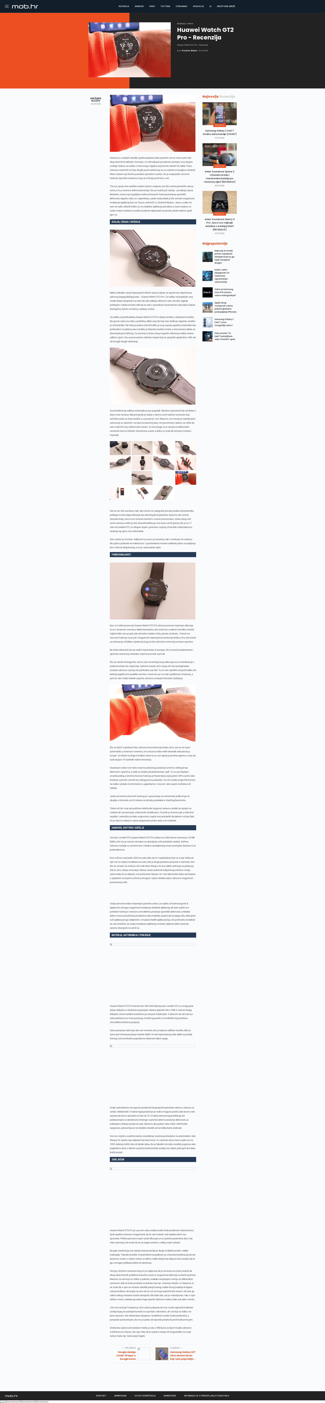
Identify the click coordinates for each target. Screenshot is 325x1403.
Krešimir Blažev (189, 51)
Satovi (190, 23)
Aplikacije (198, 6)
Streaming (181, 6)
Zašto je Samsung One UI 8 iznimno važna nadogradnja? (225, 292)
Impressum (120, 1395)
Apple (152, 6)
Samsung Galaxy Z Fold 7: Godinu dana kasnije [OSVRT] (220, 132)
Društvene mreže (226, 6)
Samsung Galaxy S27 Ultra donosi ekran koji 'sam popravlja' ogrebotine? (182, 1355)
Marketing (170, 1395)
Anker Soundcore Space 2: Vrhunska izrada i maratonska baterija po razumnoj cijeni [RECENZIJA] (219, 176)
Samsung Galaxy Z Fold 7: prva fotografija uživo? (224, 322)
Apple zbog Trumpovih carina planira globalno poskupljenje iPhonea (225, 307)
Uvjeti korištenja (145, 1395)
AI (210, 6)
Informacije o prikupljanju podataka (206, 1395)
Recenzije (124, 6)
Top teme (165, 6)
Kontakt (101, 1395)
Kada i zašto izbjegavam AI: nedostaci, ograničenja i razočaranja (222, 275)
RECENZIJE (219, 125)
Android (139, 6)
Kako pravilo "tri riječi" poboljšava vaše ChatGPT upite (225, 336)
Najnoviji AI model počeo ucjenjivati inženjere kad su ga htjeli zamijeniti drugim (224, 256)
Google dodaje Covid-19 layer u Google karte (126, 1355)
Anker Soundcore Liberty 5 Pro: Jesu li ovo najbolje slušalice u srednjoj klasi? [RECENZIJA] (220, 224)
